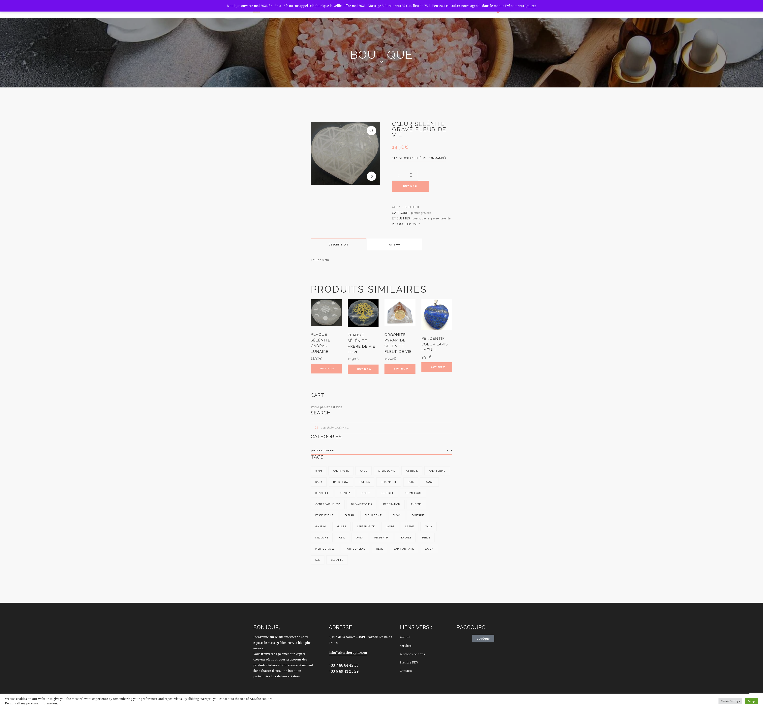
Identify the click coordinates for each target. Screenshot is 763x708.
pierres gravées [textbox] (379, 450)
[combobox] (381, 450)
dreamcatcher (361, 504)
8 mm (318, 470)
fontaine (418, 515)
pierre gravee (430, 218)
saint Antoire (404, 548)
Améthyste (341, 470)
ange (363, 470)
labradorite (366, 526)
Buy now (410, 186)
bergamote (389, 482)
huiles (341, 526)
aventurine (437, 470)
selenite (445, 218)
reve (379, 548)
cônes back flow (327, 504)
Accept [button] (752, 701)
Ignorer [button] (530, 6)
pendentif (381, 537)
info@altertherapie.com (348, 652)
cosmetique (413, 493)
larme (409, 526)
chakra (345, 493)
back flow (340, 482)
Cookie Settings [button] (730, 701)
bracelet (322, 493)
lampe (390, 526)
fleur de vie (373, 515)
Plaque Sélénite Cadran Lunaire (320, 343)
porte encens (355, 548)
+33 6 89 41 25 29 (343, 671)
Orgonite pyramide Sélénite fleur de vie (398, 343)
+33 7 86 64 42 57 (343, 665)
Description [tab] (338, 244)
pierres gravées (421, 212)
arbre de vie (386, 470)
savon (429, 548)
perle (426, 537)
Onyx (359, 537)
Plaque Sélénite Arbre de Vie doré (361, 343)
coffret (387, 493)
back (318, 482)
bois (410, 482)
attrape (412, 470)
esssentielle (324, 515)
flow (396, 515)
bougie (429, 482)
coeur (416, 218)
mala (428, 526)
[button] (371, 130)
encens (416, 504)
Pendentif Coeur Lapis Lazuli (434, 344)
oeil (342, 537)
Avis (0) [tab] (394, 244)
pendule (405, 537)
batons (365, 482)
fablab (349, 515)
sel (317, 560)
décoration (391, 504)
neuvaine (321, 537)
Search (314, 427)
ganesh (320, 526)
